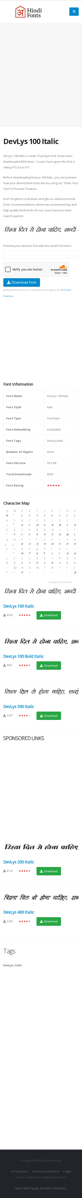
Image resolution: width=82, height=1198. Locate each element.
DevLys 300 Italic (18, 706)
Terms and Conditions (46, 1171)
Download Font (23, 282)
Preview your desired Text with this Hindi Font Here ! (37, 246)
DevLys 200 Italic (18, 862)
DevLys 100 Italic (18, 606)
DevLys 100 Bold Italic (23, 656)
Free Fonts (59, 1188)
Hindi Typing (30, 1188)
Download (51, 615)
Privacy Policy (20, 1171)
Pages (68, 1171)
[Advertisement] (41, 75)
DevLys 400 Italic (18, 912)
